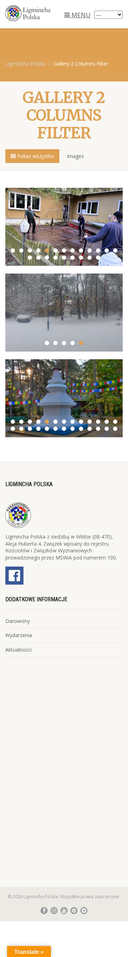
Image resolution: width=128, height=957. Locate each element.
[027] (64, 397)
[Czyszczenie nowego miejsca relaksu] (64, 226)
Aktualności (18, 649)
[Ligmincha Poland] (42, 13)
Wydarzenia (18, 635)
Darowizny (17, 621)
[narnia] (64, 312)
